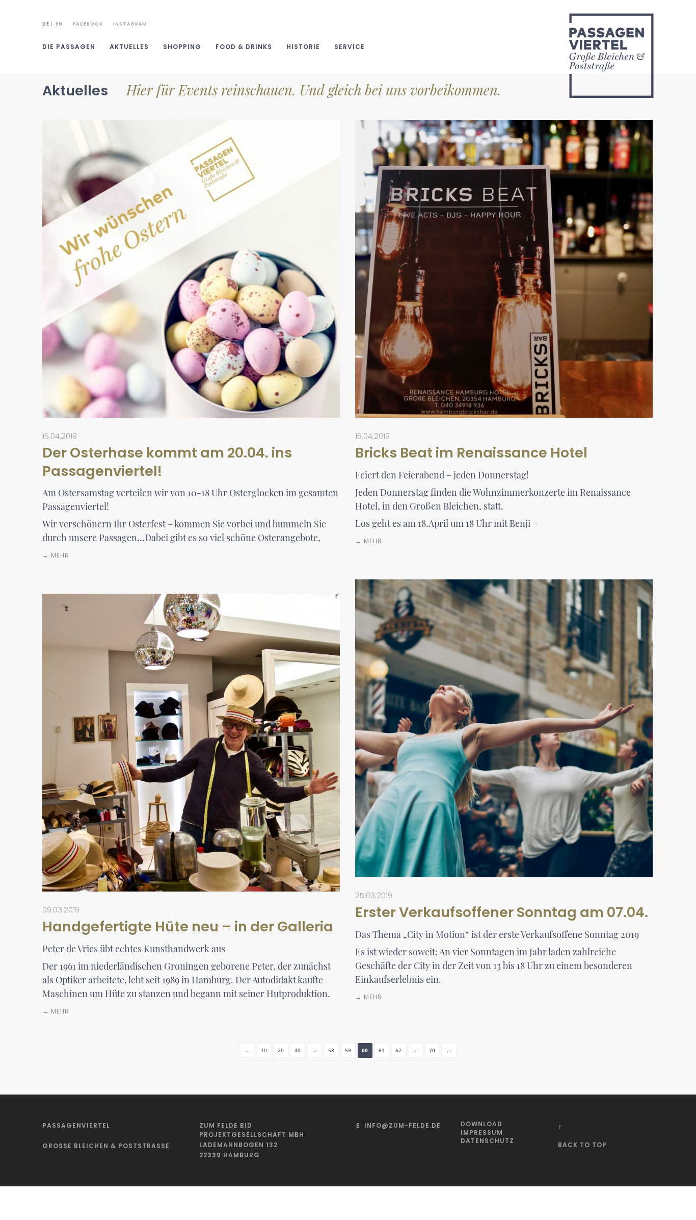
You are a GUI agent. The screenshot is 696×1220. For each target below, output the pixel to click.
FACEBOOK (88, 24)
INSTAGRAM (130, 24)
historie (303, 46)
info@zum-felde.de (402, 1125)
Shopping (182, 46)
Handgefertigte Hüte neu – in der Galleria (187, 926)
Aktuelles (129, 46)
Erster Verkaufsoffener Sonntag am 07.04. (501, 912)
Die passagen (68, 46)
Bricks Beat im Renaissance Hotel (471, 452)
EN (59, 24)
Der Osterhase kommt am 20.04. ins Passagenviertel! (167, 461)
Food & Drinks (244, 46)
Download (481, 1124)
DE (45, 24)
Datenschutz (487, 1140)
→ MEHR (55, 555)
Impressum (482, 1132)
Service (349, 46)
